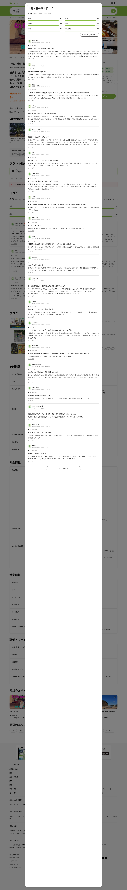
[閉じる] (27, 5)
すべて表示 (31, 58)
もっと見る (62, 468)
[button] (63, 49)
